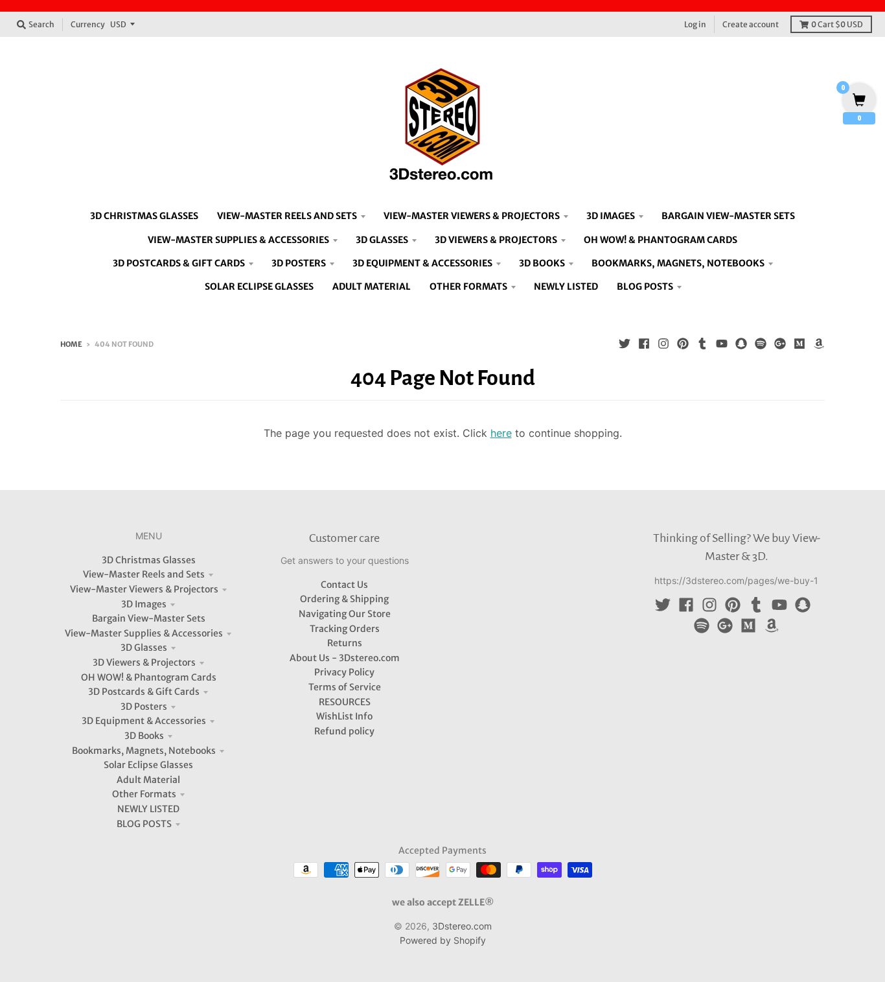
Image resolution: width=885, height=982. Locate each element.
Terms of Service (344, 687)
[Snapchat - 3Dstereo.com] (741, 343)
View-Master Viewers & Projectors (144, 589)
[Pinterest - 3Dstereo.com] (683, 343)
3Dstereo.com (462, 925)
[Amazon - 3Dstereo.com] (819, 343)
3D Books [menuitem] (542, 263)
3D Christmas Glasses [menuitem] (144, 216)
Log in (695, 24)
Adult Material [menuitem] (371, 286)
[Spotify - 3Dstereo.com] (760, 343)
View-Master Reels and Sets (144, 574)
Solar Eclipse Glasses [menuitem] (259, 286)
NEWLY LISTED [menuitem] (566, 286)
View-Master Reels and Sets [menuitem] (287, 216)
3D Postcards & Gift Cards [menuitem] (179, 263)
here (501, 433)
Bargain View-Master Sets (148, 618)
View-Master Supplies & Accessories (144, 633)
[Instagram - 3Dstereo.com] (663, 343)
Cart (837, 24)
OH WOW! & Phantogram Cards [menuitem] (660, 240)
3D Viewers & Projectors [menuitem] (496, 240)
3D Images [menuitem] (610, 216)
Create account (750, 24)
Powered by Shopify (443, 940)
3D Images (144, 604)
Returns (344, 643)
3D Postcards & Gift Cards (144, 691)
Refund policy (344, 731)
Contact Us (344, 584)
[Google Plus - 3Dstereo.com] (780, 343)
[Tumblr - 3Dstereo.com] (702, 343)
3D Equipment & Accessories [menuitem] (422, 263)
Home (71, 344)
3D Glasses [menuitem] (382, 240)
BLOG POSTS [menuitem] (645, 286)
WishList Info (344, 716)
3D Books (144, 736)
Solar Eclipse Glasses (148, 765)
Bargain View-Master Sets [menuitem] (728, 216)
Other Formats (144, 794)
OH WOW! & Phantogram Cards (148, 677)
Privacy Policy (344, 672)
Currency (88, 24)
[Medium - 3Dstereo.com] (799, 343)
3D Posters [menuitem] (298, 263)
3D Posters (144, 706)
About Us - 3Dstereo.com (345, 658)
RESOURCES (345, 702)
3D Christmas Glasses (149, 560)
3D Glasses (144, 647)
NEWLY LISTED (148, 809)
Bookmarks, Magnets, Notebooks (144, 750)
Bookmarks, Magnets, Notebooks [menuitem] (678, 263)
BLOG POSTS (144, 824)
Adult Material (148, 780)
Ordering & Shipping (344, 599)
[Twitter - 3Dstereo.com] (624, 343)
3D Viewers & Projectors (144, 662)
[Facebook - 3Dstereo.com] (644, 343)
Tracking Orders (345, 629)
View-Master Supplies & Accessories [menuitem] (238, 240)
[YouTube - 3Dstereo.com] (722, 343)
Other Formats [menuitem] (468, 286)
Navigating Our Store (345, 614)
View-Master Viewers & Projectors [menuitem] (472, 216)
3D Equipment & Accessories (144, 721)
